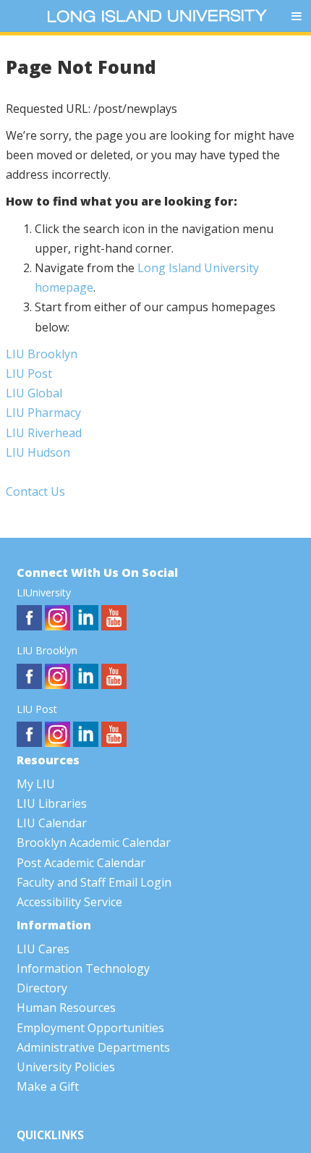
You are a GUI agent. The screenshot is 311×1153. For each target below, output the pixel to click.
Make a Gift (48, 1086)
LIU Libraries (52, 803)
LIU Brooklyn (41, 354)
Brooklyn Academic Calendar (94, 842)
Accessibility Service (69, 902)
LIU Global (34, 393)
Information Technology (83, 968)
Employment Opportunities (90, 1028)
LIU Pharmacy (43, 413)
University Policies (66, 1067)
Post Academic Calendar (81, 863)
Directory (42, 988)
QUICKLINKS (50, 1135)
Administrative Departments (93, 1047)
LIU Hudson (38, 452)
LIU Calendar (52, 823)
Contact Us (35, 491)
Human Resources (66, 1007)
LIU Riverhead (44, 433)
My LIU (36, 784)
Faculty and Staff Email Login (94, 882)
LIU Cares (43, 949)
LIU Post (29, 373)
